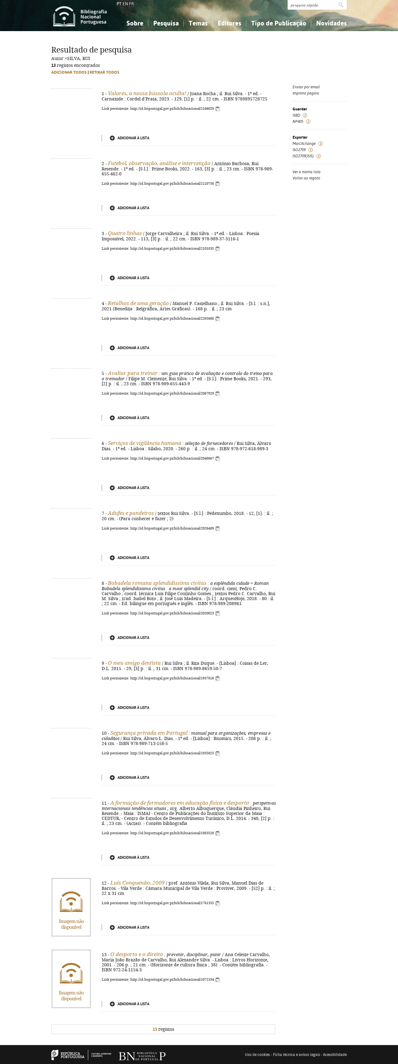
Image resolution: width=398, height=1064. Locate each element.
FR (131, 3)
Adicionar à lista (133, 138)
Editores (229, 23)
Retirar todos (104, 72)
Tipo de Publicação (278, 23)
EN (125, 3)
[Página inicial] (80, 15)
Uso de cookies (257, 1054)
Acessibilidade (335, 1054)
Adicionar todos (69, 72)
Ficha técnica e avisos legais (296, 1054)
